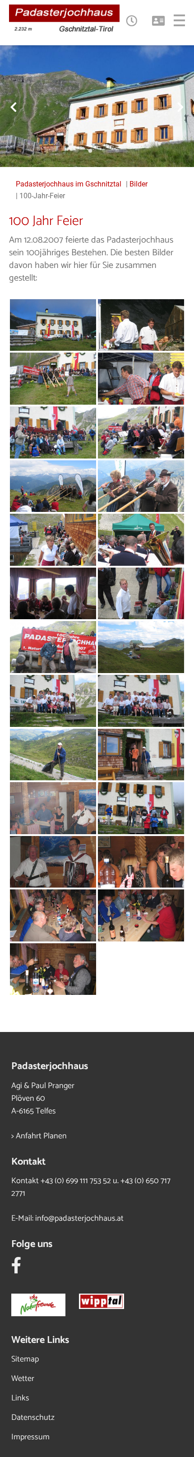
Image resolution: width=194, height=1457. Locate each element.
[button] (131, 20)
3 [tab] (103, 151)
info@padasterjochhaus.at (79, 1218)
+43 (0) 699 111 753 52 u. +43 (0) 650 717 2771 (91, 1187)
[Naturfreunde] (45, 1302)
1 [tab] (76, 151)
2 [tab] (90, 151)
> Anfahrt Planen (39, 1136)
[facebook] (16, 1269)
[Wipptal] (108, 1302)
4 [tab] (117, 151)
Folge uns (31, 1244)
